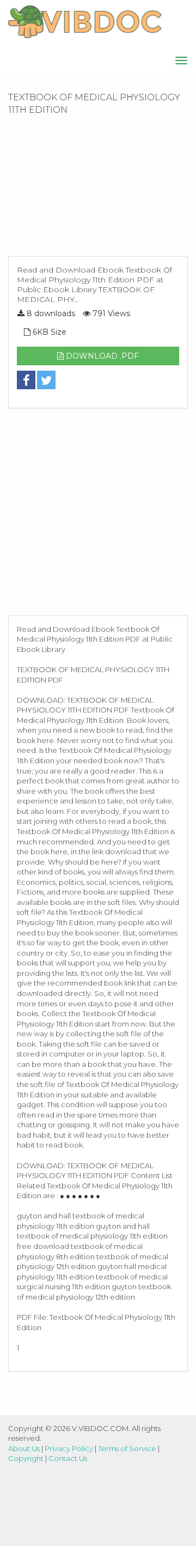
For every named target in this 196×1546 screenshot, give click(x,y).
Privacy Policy (69, 1448)
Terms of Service (127, 1448)
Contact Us (67, 1458)
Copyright (26, 1458)
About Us (24, 1448)
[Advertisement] (98, 189)
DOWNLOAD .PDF (101, 356)
